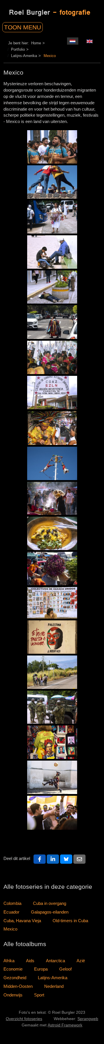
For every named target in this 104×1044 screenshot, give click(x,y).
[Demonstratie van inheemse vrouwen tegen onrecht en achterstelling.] (52, 357)
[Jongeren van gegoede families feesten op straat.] (52, 812)
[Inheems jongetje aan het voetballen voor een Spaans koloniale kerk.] (52, 777)
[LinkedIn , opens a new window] (53, 859)
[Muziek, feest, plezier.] (52, 147)
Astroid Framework (65, 1025)
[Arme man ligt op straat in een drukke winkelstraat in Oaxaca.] (52, 287)
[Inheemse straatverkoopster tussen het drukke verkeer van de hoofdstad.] (52, 322)
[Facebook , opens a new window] (40, 859)
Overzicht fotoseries (24, 1019)
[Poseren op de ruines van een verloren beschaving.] (52, 182)
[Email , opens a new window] (79, 859)
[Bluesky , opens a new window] (66, 859)
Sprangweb (87, 1019)
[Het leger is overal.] (52, 707)
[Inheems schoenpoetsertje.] (52, 252)
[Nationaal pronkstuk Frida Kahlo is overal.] (52, 742)
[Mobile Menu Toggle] (29, 26)
